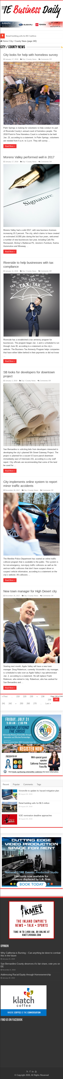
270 (35, 703)
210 (18, 696)
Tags (39, 784)
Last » (48, 703)
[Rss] (27, 1071)
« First (4, 696)
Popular (16, 784)
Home (5, 41)
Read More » (10, 146)
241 (3, 703)
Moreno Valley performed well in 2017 (28, 157)
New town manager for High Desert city (30, 591)
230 (31, 696)
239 (49, 700)
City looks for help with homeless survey (30, 54)
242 (10, 703)
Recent (6, 784)
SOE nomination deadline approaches (35, 815)
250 (21, 703)
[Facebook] (30, 1071)
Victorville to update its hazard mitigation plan (39, 791)
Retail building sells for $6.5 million (21, 36)
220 (24, 696)
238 (42, 696)
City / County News (29, 59)
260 (28, 703)
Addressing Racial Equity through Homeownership (26, 974)
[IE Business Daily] (31, 10)
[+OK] (31, 24)
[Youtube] (36, 1071)
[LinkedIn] (32, 1071)
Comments (28, 784)
